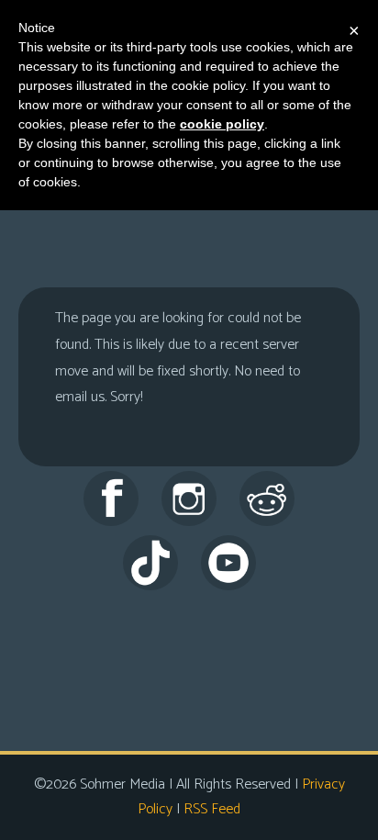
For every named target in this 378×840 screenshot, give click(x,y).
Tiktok (150, 562)
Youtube (228, 562)
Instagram (189, 498)
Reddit (267, 498)
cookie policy (222, 124)
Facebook (111, 498)
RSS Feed (211, 809)
